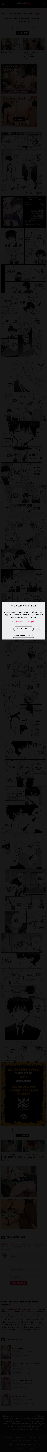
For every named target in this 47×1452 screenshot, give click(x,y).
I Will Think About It (23, 629)
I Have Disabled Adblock (23, 635)
